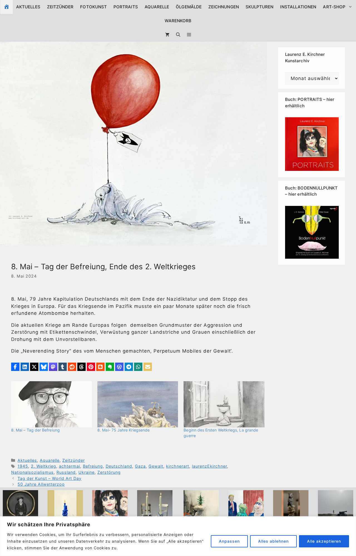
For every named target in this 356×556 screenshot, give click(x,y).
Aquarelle (157, 6)
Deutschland (119, 466)
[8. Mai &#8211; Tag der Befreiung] (51, 404)
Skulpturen (260, 6)
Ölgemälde (189, 6)
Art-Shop (334, 6)
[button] (189, 35)
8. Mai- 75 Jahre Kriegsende (123, 430)
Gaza (140, 466)
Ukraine (86, 472)
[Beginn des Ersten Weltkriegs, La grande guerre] (224, 404)
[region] (178, 536)
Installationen (298, 6)
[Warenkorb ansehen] (167, 35)
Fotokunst (93, 6)
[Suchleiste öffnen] (178, 35)
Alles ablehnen (273, 541)
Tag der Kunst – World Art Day (49, 478)
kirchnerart (177, 466)
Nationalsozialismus (32, 472)
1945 (23, 466)
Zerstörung (109, 472)
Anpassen (229, 541)
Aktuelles (28, 6)
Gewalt (156, 466)
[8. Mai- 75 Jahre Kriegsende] (137, 404)
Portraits (125, 6)
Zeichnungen (223, 6)
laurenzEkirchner (209, 466)
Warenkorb (178, 20)
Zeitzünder (60, 6)
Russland (66, 472)
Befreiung (93, 466)
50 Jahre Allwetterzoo (41, 484)
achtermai (69, 466)
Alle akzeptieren (324, 541)
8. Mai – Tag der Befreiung (35, 430)
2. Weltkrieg (43, 466)
